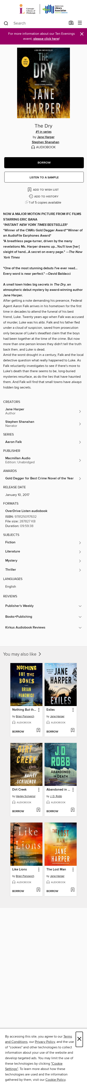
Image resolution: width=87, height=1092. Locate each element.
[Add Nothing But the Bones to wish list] (38, 730)
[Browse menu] (80, 23)
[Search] (6, 23)
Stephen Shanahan (45, 142)
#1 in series (44, 132)
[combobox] (35, 23)
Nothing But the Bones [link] (24, 710)
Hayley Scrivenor (25, 796)
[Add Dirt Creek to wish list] (38, 810)
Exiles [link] (50, 710)
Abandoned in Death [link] (58, 790)
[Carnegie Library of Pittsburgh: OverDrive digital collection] (43, 9)
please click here (46, 39)
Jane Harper (45, 137)
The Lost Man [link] (56, 869)
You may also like (20, 654)
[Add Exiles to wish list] (72, 730)
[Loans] (71, 24)
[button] (44, 162)
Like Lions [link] (19, 869)
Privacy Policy (45, 1042)
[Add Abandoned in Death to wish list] (72, 810)
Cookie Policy (55, 1080)
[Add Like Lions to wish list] (38, 890)
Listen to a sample (44, 177)
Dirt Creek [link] (19, 790)
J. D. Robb (56, 796)
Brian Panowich (25, 716)
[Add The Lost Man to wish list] (72, 890)
